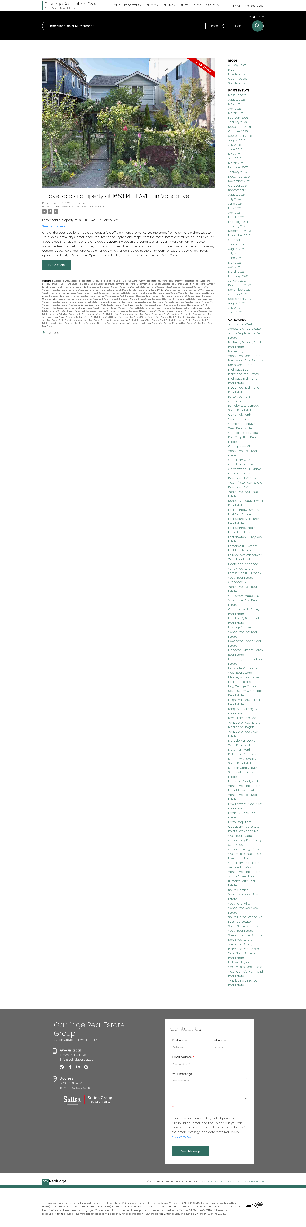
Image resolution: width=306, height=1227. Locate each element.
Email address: (182, 1057)
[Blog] (64, 1068)
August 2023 (236, 249)
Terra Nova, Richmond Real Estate (102, 323)
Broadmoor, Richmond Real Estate (152, 284)
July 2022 (234, 308)
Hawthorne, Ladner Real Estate (83, 302)
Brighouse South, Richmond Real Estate (86, 284)
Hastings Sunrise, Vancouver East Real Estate (242, 631)
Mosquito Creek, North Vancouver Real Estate (118, 311)
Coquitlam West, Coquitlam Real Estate (87, 290)
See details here (54, 226)
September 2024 (240, 190)
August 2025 (237, 140)
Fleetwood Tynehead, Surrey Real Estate (154, 296)
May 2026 (235, 104)
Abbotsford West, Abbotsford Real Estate (73, 281)
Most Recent (237, 95)
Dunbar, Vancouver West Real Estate (76, 293)
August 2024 (236, 195)
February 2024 (238, 222)
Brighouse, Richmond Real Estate (120, 284)
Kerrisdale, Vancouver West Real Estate (183, 302)
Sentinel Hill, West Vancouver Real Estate (121, 317)
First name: (180, 1040)
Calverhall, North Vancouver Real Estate (91, 287)
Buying (151, 5)
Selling (168, 5)
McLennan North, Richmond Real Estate (164, 308)
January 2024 (237, 226)
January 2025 (237, 172)
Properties (131, 5)
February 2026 (238, 118)
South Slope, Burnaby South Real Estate (159, 320)
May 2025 (235, 154)
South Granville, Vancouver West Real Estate (79, 320)
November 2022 (239, 290)
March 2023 (236, 272)
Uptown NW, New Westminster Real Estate (138, 323)
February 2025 (238, 167)
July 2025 (234, 145)
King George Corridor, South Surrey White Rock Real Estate (95, 305)
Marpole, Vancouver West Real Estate (127, 308)
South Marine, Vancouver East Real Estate (120, 320)
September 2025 (240, 136)
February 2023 (238, 276)
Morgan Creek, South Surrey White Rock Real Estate (73, 311)
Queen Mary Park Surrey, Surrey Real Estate (172, 314)
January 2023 (237, 281)
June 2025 (235, 149)
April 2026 (235, 109)
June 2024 (235, 204)
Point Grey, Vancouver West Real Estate (133, 314)
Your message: (182, 1074)
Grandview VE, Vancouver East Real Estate (80, 206)
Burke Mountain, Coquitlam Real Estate (187, 284)
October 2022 (238, 294)
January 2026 (237, 122)
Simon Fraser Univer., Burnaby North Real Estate (163, 317)
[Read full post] (128, 125)
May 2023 (234, 263)
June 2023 (235, 258)
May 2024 (234, 208)
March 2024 (236, 217)
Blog (231, 70)
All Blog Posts (237, 65)
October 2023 (238, 240)
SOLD (261, 16)
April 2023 (234, 267)
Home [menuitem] (116, 5)
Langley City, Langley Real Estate (171, 305)
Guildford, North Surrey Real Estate (146, 299)
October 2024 (238, 186)
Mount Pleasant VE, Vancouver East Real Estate (162, 311)
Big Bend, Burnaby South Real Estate (140, 281)
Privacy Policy (215, 1181)
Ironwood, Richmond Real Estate (149, 302)
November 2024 (239, 181)
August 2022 (236, 303)
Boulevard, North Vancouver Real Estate (176, 281)
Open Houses (237, 79)
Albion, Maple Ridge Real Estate (107, 281)
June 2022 (235, 312)
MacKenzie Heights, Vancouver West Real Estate (86, 308)
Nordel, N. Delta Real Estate (62, 314)
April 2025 (235, 158)
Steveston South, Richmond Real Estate (67, 323)
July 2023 (234, 253)
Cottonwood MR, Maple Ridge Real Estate (126, 290)
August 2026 (237, 100)
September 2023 (240, 244)
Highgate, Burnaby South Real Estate (116, 302)
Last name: (219, 1040)
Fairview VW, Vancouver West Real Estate (116, 296)
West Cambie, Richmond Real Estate (176, 323)
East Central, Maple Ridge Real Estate (183, 293)
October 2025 (238, 131)
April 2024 (234, 213)
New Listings (236, 74)
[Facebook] (72, 1068)
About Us (212, 5)
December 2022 (239, 285)
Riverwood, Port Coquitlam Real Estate (83, 317)
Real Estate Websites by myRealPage (244, 1181)
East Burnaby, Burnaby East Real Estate (112, 293)
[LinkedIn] (80, 1068)
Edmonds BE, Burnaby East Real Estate (78, 296)
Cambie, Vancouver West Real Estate (128, 287)
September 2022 (240, 299)
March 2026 (236, 113)
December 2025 (239, 127)
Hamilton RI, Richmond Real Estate (179, 299)
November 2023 (239, 235)
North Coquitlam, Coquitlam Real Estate (95, 314)
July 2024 (234, 199)
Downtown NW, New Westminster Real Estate (167, 290)
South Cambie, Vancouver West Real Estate (243, 894)
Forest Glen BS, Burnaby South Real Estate (193, 296)
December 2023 (239, 231)
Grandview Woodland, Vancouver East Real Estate (106, 299)
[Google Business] (87, 1068)
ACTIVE (248, 16)
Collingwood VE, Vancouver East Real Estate (242, 451)
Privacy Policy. (181, 1137)
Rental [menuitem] (185, 5)
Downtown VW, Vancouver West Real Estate (243, 491)
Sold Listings (236, 83)
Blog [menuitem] (197, 5)
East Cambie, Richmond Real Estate (148, 293)
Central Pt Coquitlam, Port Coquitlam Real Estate (169, 287)
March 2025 (236, 163)
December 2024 (239, 177)
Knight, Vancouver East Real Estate (139, 305)
